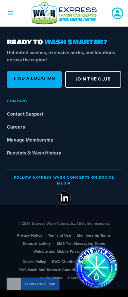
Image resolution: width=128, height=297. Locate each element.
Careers (16, 127)
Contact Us (78, 278)
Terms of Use (59, 236)
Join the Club (93, 79)
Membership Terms (94, 236)
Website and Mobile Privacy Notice (64, 252)
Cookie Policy (34, 262)
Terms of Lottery (37, 244)
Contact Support (25, 114)
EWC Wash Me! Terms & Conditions (50, 270)
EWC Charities (64, 262)
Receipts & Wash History (34, 153)
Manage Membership (30, 140)
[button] (96, 267)
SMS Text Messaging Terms (81, 244)
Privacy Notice (29, 236)
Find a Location (34, 78)
